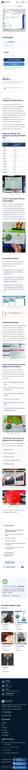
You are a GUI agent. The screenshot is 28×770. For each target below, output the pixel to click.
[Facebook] (3, 715)
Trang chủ (3, 6)
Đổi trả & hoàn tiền (7, 759)
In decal (4, 723)
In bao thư (14, 313)
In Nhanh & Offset (11, 6)
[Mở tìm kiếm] (20, 2)
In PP (3, 725)
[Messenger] (9, 715)
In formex (4, 730)
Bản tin (9, 762)
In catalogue (5, 735)
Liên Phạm (21, 586)
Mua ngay (15, 64)
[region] (13, 157)
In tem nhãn (5, 732)
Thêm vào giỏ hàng (14, 60)
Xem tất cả (4, 608)
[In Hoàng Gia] (7, 701)
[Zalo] (6, 715)
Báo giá (4, 762)
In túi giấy (4, 727)
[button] (14, 526)
